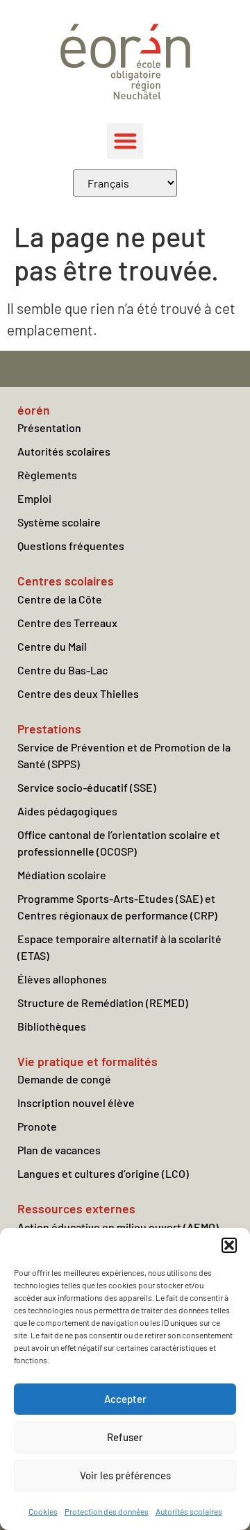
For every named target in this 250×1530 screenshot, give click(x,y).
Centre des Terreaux (67, 622)
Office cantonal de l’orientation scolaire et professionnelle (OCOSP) (118, 843)
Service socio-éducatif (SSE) (86, 787)
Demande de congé (64, 1079)
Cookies (43, 1511)
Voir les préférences (125, 1475)
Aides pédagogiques (67, 810)
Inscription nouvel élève (76, 1102)
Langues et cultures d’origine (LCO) (103, 1173)
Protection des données (107, 1511)
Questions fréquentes (70, 545)
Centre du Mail (52, 646)
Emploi (34, 498)
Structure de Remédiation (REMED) (102, 1002)
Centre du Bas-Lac (62, 669)
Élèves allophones (62, 979)
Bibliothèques (51, 1026)
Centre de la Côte (59, 599)
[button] (229, 1245)
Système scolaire (59, 522)
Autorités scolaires (189, 1511)
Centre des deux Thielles (78, 693)
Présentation (49, 427)
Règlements (47, 474)
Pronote (37, 1126)
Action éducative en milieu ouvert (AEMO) (118, 1226)
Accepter (125, 1398)
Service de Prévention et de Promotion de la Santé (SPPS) (124, 755)
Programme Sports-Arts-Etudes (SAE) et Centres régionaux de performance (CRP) (117, 907)
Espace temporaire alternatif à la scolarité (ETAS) (119, 947)
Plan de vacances (59, 1149)
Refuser (125, 1437)
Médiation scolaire (61, 874)
